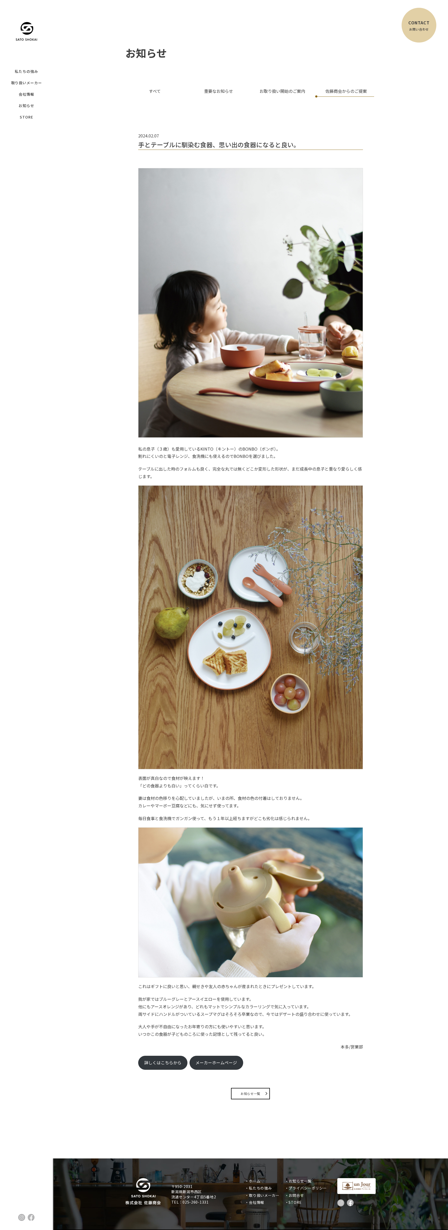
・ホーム (254, 1181)
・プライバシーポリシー (308, 1188)
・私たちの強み (260, 1188)
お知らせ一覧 (250, 1093)
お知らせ (26, 105)
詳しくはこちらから (162, 1062)
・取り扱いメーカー (264, 1195)
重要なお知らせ (218, 91)
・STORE (295, 1202)
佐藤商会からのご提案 (346, 91)
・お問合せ (296, 1195)
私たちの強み (26, 71)
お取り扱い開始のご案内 (282, 91)
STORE (26, 117)
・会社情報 (256, 1202)
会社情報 (26, 94)
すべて (155, 91)
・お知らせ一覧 (300, 1181)
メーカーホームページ (216, 1062)
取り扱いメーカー (26, 82)
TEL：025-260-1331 (190, 1202)
